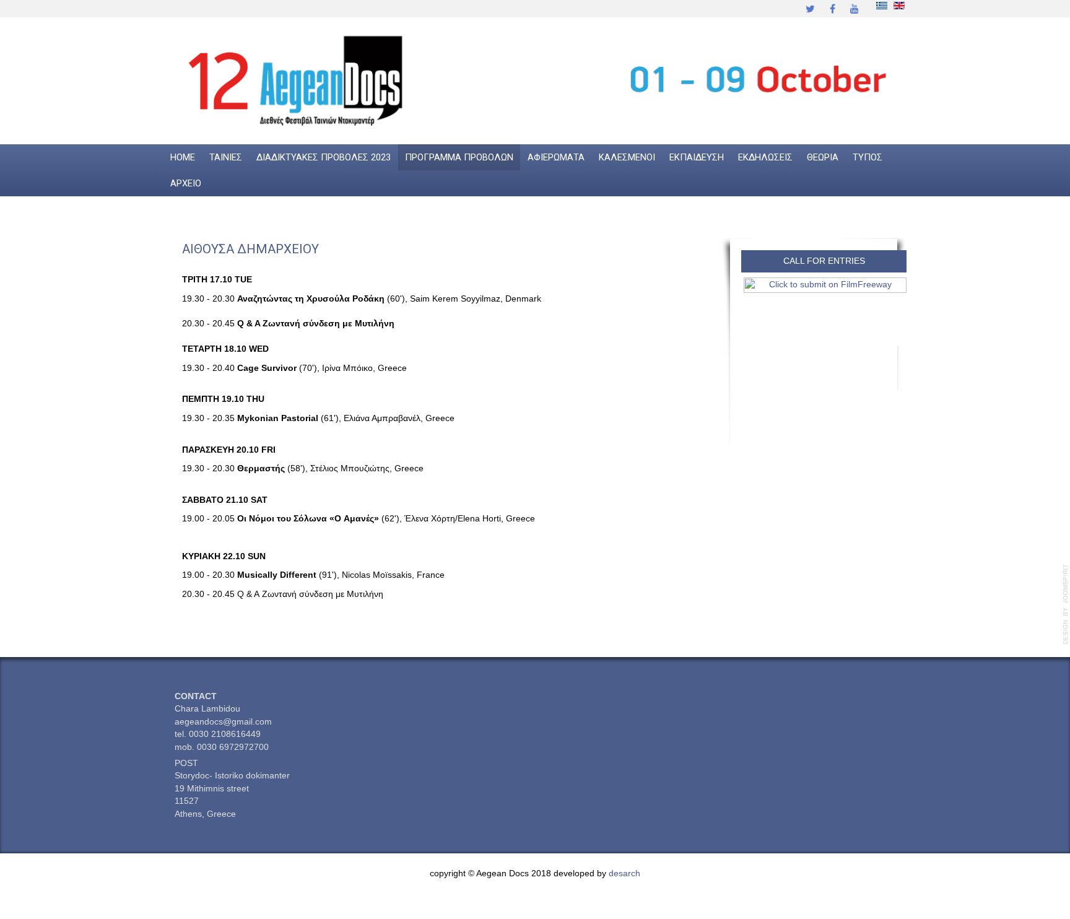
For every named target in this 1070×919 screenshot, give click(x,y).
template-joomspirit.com (1065, 604)
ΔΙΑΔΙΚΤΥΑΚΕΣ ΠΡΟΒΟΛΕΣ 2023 (323, 157)
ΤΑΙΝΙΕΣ (225, 157)
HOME (182, 157)
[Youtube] (854, 8)
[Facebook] (832, 8)
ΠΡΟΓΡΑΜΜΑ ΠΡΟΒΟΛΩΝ (459, 157)
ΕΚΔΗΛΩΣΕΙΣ (765, 157)
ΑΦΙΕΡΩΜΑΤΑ (556, 157)
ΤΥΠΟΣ (867, 157)
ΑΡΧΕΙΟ (185, 183)
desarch (624, 873)
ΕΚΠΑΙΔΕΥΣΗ (696, 157)
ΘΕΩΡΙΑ (822, 157)
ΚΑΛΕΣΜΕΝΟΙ (627, 157)
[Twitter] (810, 8)
